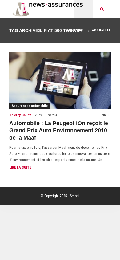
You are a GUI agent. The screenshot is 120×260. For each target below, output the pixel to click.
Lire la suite (20, 167)
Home (79, 30)
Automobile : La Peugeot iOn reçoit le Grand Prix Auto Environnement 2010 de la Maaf (58, 130)
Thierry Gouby (20, 115)
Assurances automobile (30, 106)
